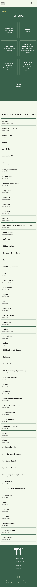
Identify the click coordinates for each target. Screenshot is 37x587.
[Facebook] (17, 577)
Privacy (18, 569)
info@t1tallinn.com (23, 581)
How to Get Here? (18, 562)
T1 (1, 11)
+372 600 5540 (8, 582)
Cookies (6, 581)
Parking (18, 565)
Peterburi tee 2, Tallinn (21, 582)
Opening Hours (18, 558)
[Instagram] (20, 577)
